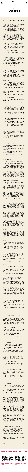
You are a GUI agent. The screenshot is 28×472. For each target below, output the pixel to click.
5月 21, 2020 (17, 13)
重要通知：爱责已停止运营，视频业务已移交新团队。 (11, 451)
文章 (14, 8)
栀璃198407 (11, 13)
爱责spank (14, 1)
